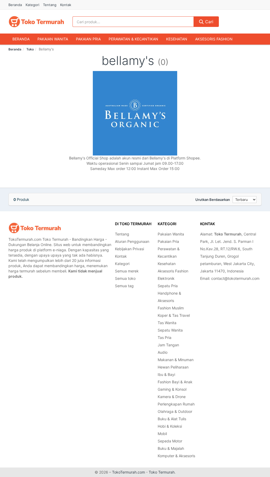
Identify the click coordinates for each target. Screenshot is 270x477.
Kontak (65, 5)
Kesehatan (176, 39)
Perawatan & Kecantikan (133, 39)
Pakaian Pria (88, 39)
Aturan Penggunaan (132, 241)
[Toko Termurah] (34, 228)
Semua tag (124, 286)
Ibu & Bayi (166, 374)
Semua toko (125, 278)
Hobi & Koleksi (170, 426)
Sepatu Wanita (170, 330)
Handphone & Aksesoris (169, 297)
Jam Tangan (168, 345)
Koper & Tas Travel (174, 315)
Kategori (32, 5)
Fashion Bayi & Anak (175, 382)
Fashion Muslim (171, 308)
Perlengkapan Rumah (176, 404)
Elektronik (166, 278)
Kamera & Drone (172, 396)
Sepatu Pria (168, 286)
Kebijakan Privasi (129, 249)
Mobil (162, 433)
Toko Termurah (162, 472)
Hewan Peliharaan (173, 367)
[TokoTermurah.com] (36, 21)
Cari (208, 21)
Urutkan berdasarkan (212, 199)
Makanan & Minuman (176, 359)
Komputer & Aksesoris (176, 456)
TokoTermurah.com (128, 472)
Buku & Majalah (171, 448)
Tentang (49, 5)
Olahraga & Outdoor (175, 411)
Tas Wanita (167, 322)
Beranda (15, 5)
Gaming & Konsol (172, 389)
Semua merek (127, 271)
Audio (162, 352)
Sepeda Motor (170, 441)
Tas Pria (164, 337)
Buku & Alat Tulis (172, 419)
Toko (30, 49)
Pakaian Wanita (52, 39)
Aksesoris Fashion (214, 39)
